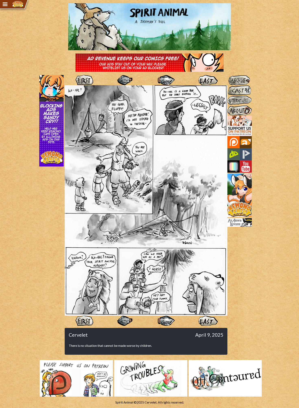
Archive (232, 77)
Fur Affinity (246, 142)
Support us (234, 117)
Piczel (233, 166)
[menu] (5, 4)
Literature (234, 97)
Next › (166, 80)
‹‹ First (85, 80)
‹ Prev (126, 80)
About (231, 107)
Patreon (233, 142)
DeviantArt (233, 154)
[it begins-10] (146, 314)
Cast (230, 87)
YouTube (246, 166)
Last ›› (207, 80)
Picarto (246, 154)
